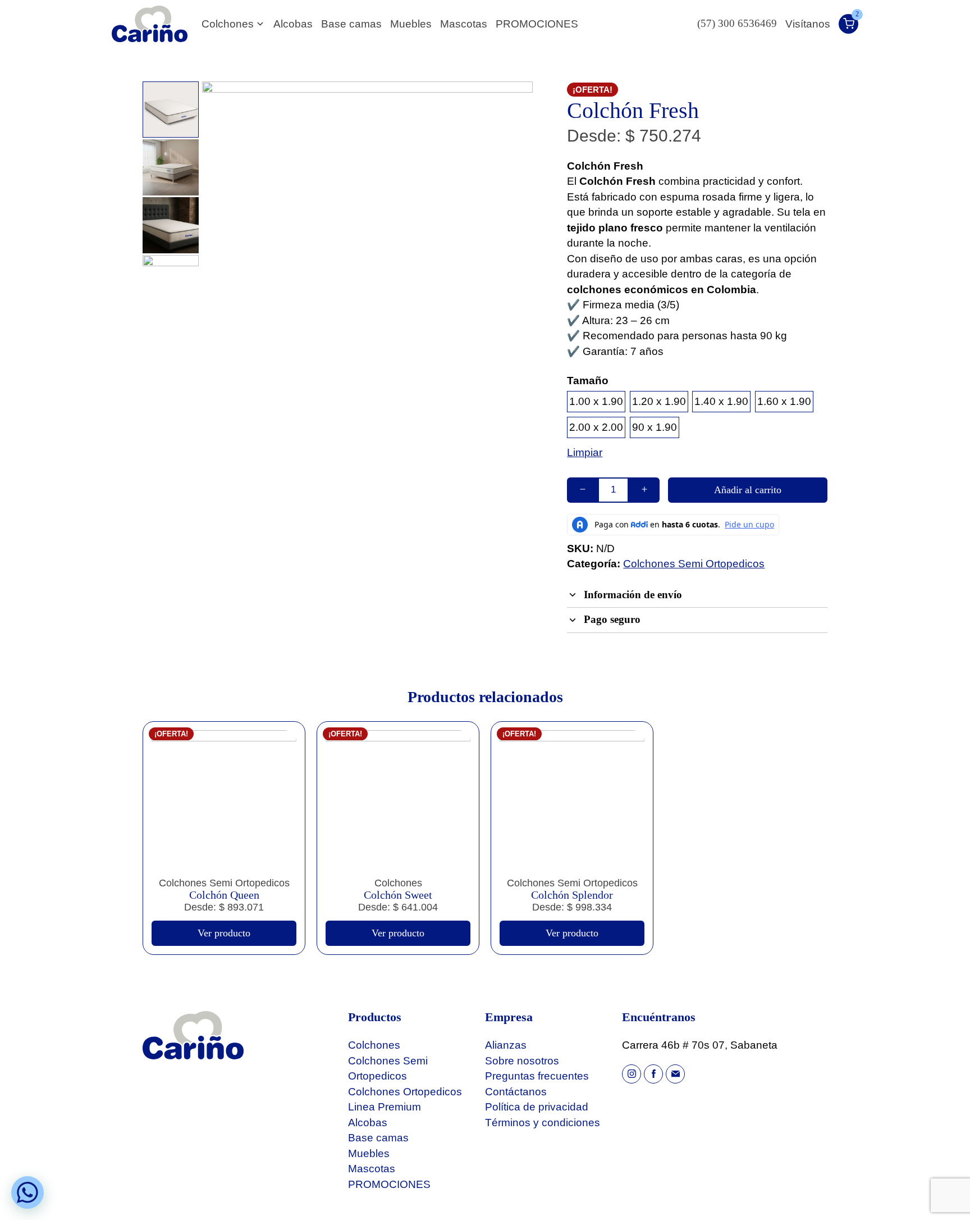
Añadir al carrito (747, 489)
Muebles (411, 24)
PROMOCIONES (537, 24)
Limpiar (584, 452)
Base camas (351, 24)
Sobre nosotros (522, 1061)
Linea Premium (384, 1107)
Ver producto (224, 933)
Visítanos (807, 24)
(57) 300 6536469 (737, 23)
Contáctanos (516, 1092)
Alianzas (506, 1045)
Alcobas (293, 24)
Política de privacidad (536, 1107)
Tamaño (587, 380)
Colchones (228, 24)
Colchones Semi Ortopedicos (694, 564)
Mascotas (463, 24)
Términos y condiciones (542, 1122)
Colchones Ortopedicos (405, 1092)
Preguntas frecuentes (537, 1076)
